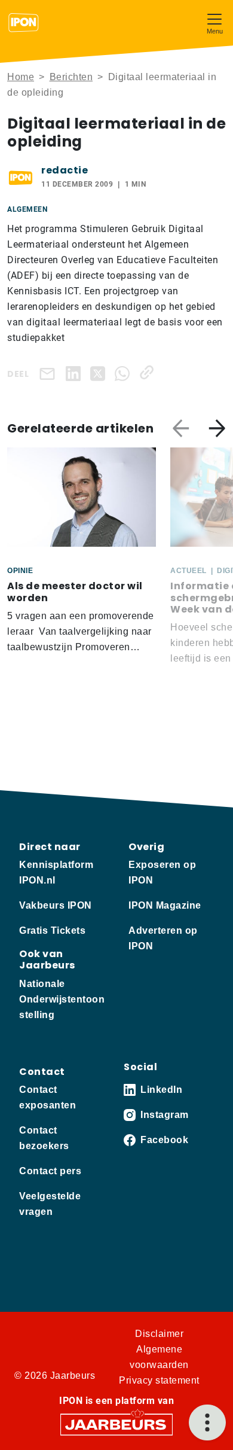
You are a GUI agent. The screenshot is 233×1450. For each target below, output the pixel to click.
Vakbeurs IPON (55, 905)
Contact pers (50, 1171)
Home (20, 77)
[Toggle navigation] (214, 22)
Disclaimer (159, 1334)
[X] (100, 372)
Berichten (71, 77)
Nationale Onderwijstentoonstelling (62, 999)
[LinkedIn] (75, 372)
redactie (64, 170)
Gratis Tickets (52, 930)
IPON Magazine (164, 905)
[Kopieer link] (149, 372)
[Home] (23, 23)
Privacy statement (159, 1380)
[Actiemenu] (207, 1422)
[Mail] (49, 373)
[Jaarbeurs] (116, 1423)
